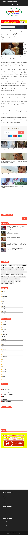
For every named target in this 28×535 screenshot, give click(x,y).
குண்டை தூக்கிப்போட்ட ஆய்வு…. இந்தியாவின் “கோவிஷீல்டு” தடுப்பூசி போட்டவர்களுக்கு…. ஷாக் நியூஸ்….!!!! (16, 227)
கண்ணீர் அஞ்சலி (19, 274)
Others (12, 267)
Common (24, 265)
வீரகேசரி (4, 513)
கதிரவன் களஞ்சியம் (12, 276)
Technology (18, 272)
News (7, 267)
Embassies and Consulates (7, 394)
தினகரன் (4, 523)
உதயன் (4, 511)
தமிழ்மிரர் (4, 509)
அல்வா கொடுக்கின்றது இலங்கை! (14, 237)
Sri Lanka (21, 269)
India (2, 267)
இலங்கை (5, 39)
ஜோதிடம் (11, 283)
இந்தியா (2, 274)
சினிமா (11, 278)
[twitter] (12, 4)
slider (9, 269)
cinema (10, 265)
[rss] (15, 4)
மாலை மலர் (5, 521)
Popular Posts (19, 267)
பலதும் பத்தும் (18, 281)
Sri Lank (15, 269)
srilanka (3, 272)
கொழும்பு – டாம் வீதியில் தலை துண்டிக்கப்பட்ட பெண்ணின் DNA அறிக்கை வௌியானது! (12, 149)
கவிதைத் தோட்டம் (21, 276)
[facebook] (10, 4)
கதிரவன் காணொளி (7, 496)
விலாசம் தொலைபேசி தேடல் (7, 387)
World (24, 272)
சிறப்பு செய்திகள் (4, 278)
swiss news (10, 272)
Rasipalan (3, 269)
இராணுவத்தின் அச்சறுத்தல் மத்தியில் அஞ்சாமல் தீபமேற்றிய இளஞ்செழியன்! (12, 187)
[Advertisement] (14, 202)
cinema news (17, 265)
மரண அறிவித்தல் (4, 283)
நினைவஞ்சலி (11, 281)
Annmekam (4, 265)
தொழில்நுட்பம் (4, 281)
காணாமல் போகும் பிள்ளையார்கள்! (9, 1)
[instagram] (18, 4)
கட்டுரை (12, 274)
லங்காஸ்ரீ (4, 500)
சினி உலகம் (5, 525)
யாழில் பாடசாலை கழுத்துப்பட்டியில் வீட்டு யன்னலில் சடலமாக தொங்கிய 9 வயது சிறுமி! (14, 174)
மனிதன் (4, 497)
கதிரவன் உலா (3, 276)
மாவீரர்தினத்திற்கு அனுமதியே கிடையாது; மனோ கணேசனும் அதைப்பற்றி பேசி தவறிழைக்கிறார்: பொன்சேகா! (14, 162)
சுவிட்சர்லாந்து (16, 278)
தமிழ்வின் (4, 502)
